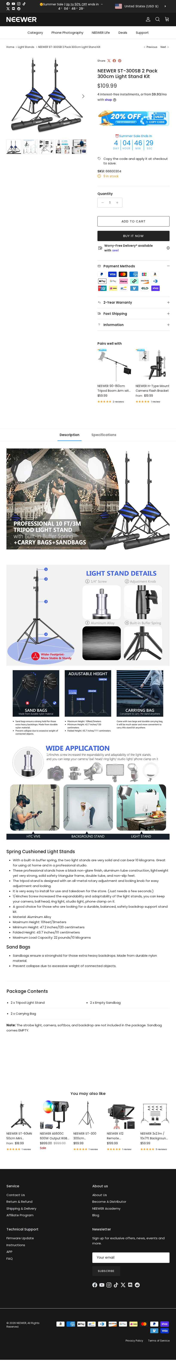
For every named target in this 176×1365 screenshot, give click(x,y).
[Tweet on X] (109, 60)
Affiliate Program (19, 1215)
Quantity (105, 193)
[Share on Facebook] (114, 60)
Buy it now (133, 236)
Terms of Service (159, 1340)
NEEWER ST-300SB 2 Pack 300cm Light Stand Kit (69, 47)
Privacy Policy (134, 1340)
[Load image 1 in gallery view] (47, 94)
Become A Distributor (109, 1201)
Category (35, 32)
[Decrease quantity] (101, 202)
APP (9, 1251)
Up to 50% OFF (76, 4)
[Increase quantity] (118, 202)
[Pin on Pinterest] (119, 60)
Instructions (15, 1245)
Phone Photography (67, 32)
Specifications (103, 435)
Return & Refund (19, 1201)
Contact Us (15, 1195)
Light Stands (26, 47)
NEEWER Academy (106, 1208)
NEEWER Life (101, 32)
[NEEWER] (21, 19)
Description (69, 435)
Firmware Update (20, 1238)
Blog (95, 1215)
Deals (122, 32)
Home (10, 47)
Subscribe (106, 1271)
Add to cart (133, 221)
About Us (99, 1195)
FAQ (9, 1258)
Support (142, 32)
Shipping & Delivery (21, 1208)
